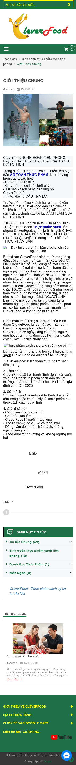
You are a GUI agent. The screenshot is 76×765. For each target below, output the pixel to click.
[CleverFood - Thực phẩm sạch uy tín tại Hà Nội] (38, 26)
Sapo (48, 761)
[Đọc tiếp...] (14, 679)
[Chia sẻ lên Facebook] (6, 512)
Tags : (8, 502)
